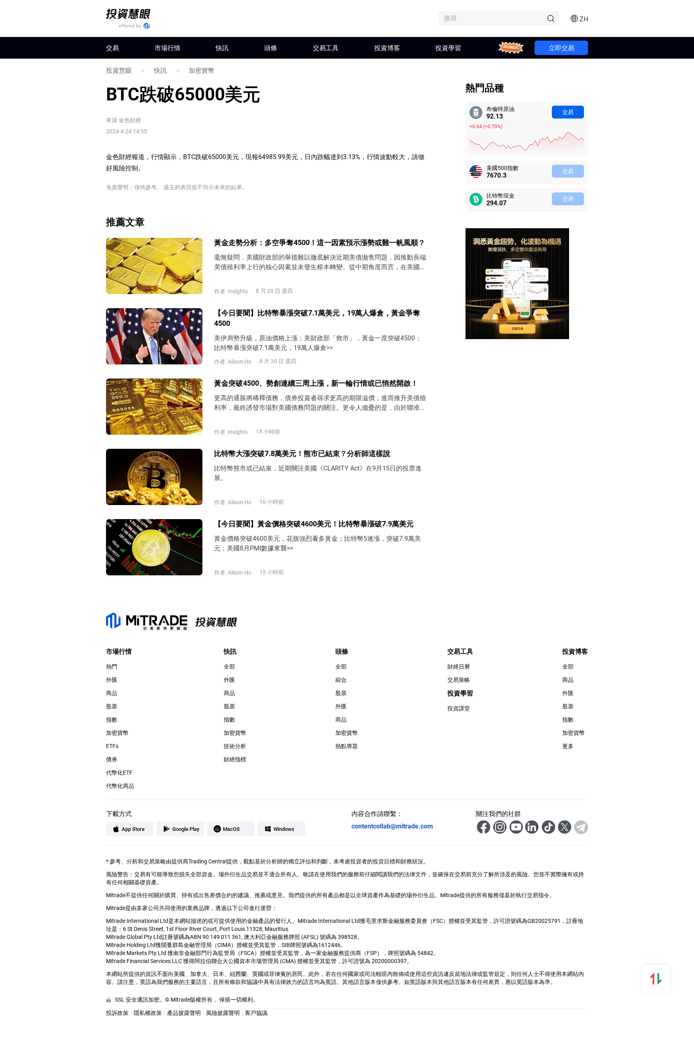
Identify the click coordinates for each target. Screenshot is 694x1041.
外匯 (111, 679)
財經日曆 (458, 666)
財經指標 (235, 759)
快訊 (222, 47)
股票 (111, 706)
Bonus (511, 47)
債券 (111, 759)
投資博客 (387, 47)
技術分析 (235, 746)
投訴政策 (117, 1012)
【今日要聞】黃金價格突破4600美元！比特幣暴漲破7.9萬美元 (314, 523)
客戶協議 (256, 1012)
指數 (111, 719)
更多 (568, 746)
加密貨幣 (201, 70)
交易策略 (458, 679)
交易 (568, 112)
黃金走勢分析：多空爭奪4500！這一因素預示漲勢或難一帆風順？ (319, 242)
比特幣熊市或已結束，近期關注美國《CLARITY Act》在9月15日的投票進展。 (318, 473)
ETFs (112, 746)
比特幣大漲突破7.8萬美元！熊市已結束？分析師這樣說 (302, 453)
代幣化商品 (120, 785)
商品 (111, 693)
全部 (229, 666)
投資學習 (448, 47)
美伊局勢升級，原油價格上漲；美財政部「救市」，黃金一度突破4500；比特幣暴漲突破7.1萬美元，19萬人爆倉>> (317, 342)
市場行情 (167, 47)
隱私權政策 (148, 1012)
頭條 (270, 47)
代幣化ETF (119, 772)
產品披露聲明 (184, 1012)
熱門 (111, 666)
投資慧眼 (119, 70)
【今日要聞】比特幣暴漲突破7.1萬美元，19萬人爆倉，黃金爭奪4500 (317, 318)
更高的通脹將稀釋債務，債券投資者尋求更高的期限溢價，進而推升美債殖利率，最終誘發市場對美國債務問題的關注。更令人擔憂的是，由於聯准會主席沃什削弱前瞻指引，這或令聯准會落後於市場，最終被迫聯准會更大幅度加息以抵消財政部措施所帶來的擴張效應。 (320, 402)
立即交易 (561, 47)
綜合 (341, 679)
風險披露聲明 (223, 1012)
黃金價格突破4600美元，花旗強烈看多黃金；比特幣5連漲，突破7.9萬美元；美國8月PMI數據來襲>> (317, 543)
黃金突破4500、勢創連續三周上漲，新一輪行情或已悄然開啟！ (316, 383)
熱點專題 (346, 746)
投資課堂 (458, 708)
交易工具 (326, 47)
